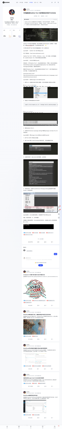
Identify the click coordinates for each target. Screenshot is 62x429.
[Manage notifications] (59, 426)
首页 (17, 2)
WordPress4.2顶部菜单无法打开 (39, 300)
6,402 (31, 305)
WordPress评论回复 (47, 365)
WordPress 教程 (28, 232)
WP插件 (26, 2)
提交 (55, 254)
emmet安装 (36, 232)
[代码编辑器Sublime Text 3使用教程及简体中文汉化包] (40, 34)
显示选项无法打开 (28, 302)
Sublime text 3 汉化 (28, 234)
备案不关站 (36, 336)
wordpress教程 (36, 414)
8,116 (31, 368)
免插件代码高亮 (42, 383)
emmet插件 (29, 45)
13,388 (31, 386)
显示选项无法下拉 (51, 300)
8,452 (31, 417)
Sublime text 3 (50, 232)
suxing (12, 17)
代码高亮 (35, 383)
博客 (41, 2)
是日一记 (36, 2)
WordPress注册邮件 (37, 365)
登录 (40, 265)
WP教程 (31, 2)
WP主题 (21, 2)
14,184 (31, 339)
